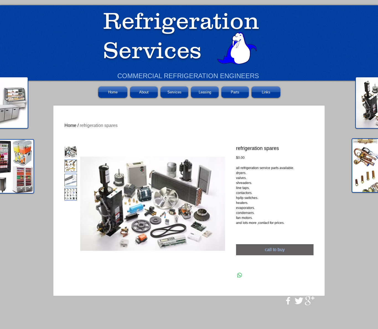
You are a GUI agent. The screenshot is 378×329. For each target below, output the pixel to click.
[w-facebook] (288, 301)
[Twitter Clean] (299, 301)
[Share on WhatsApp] (239, 275)
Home (70, 125)
